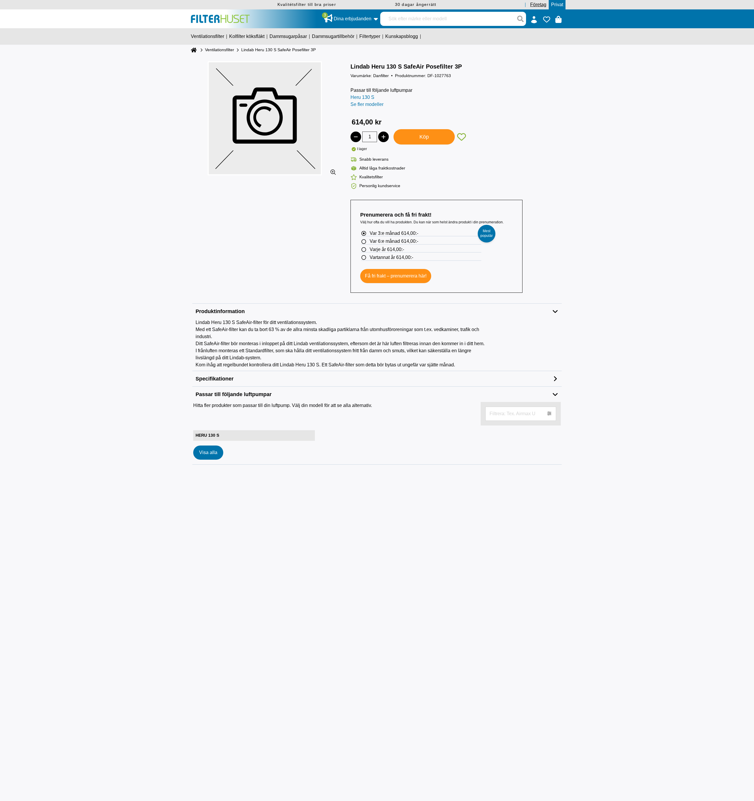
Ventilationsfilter (219, 49)
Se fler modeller (366, 104)
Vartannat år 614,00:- (391, 257)
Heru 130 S (362, 97)
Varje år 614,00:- (387, 249)
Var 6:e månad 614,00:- (394, 241)
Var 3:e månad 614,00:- (394, 233)
